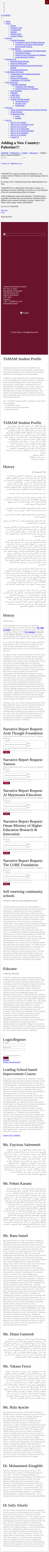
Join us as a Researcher (19, 129)
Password (6, 1047)
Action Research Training (24, 57)
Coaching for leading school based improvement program (29, 45)
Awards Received (22, 101)
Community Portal (17, 114)
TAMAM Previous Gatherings (26, 89)
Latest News (15, 95)
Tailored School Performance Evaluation (30, 55)
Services (9, 38)
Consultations (15, 49)
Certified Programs (17, 40)
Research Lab (11, 59)
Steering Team (15, 34)
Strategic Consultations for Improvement (30, 51)
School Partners (16, 112)
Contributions (15, 30)
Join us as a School (18, 122)
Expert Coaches (16, 76)
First (28, 743)
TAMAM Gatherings (18, 84)
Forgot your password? (11, 1062)
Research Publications (18, 63)
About (8, 23)
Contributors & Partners (15, 72)
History (13, 26)
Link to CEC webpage (12, 1135)
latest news (18, 164)
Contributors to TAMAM (20, 80)
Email (6, 750)
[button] (24, 284)
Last (28, 746)
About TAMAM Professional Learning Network (28, 110)
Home (8, 21)
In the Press (15, 97)
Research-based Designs (19, 61)
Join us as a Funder (18, 135)
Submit (6, 752)
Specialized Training (23, 53)
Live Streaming (16, 91)
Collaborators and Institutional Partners (25, 74)
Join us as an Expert (18, 127)
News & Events (12, 82)
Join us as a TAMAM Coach (21, 124)
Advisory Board (16, 36)
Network (9, 108)
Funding (13, 32)
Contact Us (14, 137)
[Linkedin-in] (43, 340)
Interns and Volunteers (19, 78)
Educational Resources (19, 70)
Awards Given (20, 103)
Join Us (8, 120)
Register (18, 118)
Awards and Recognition (20, 99)
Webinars (13, 93)
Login (17, 116)
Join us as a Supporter (19, 133)
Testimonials (20, 106)
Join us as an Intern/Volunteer (22, 131)
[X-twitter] (15, 340)
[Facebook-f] (6, 340)
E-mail (5, 1043)
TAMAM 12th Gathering (24, 87)
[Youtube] (34, 340)
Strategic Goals (16, 28)
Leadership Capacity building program (30, 42)
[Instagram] (24, 340)
